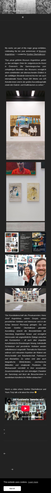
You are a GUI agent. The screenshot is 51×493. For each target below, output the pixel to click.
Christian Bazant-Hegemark (21, 6)
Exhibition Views (15, 430)
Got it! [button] (12, 489)
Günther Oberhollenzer (36, 54)
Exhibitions (30, 430)
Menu (27, 17)
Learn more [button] (33, 482)
